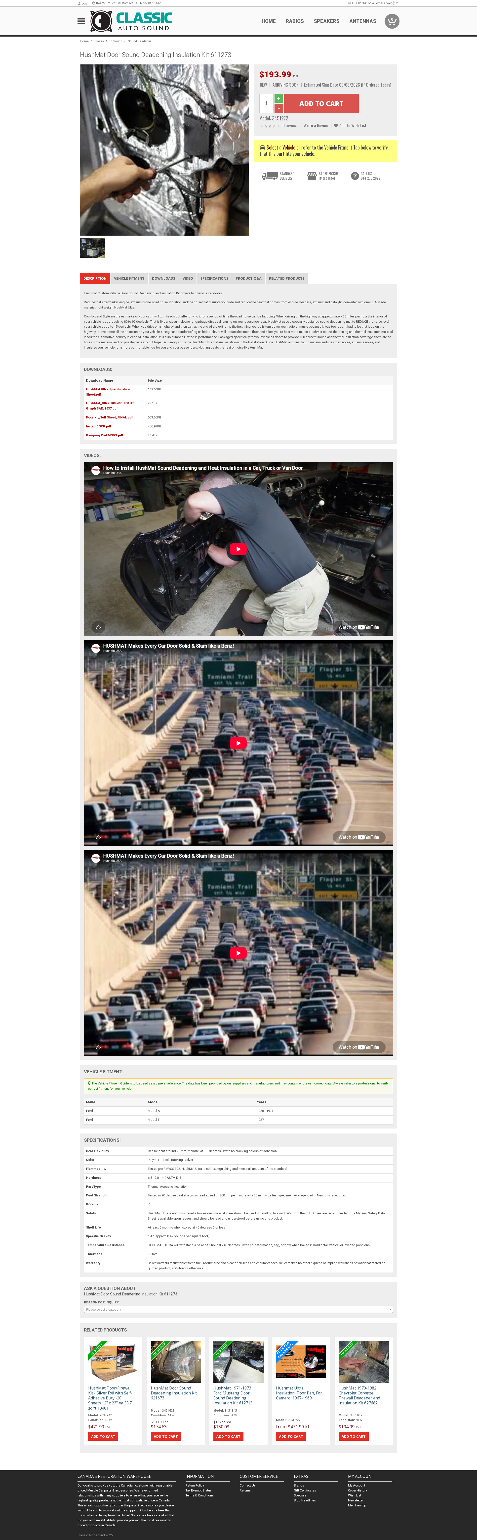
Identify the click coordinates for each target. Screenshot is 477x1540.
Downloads (163, 278)
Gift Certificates (305, 1490)
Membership (357, 1505)
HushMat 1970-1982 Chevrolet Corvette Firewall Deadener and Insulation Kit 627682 (359, 1395)
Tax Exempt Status (199, 1490)
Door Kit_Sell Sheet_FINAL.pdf (109, 417)
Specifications (214, 278)
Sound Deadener (139, 41)
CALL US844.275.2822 (370, 176)
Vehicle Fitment (129, 278)
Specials (300, 1495)
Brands (299, 1485)
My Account (356, 1485)
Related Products (287, 278)
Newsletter (355, 1500)
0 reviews (290, 125)
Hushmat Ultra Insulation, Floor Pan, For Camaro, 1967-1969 (299, 1393)
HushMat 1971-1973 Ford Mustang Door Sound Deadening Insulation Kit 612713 (232, 1395)
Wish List (354, 1495)
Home (269, 21)
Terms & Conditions (200, 1495)
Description (95, 278)
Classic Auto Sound (108, 41)
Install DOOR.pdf (98, 426)
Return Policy (195, 1485)
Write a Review (316, 125)
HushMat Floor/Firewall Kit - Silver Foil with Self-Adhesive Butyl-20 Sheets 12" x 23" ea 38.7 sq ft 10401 (110, 1398)
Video (188, 278)
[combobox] (238, 1309)
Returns (245, 1490)
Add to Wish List (352, 125)
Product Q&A (249, 278)
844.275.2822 (105, 3)
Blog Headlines (305, 1500)
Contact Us (129, 3)
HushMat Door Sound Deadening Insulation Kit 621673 (174, 1393)
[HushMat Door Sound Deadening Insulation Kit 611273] (164, 150)
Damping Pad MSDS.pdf (104, 435)
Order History (357, 1490)
